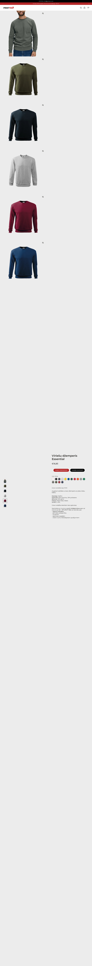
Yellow (65, 479)
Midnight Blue (62, 482)
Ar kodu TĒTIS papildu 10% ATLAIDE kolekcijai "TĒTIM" (46, 3)
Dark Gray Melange (81, 479)
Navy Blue (59, 479)
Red (74, 479)
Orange (78, 479)
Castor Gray (53, 482)
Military (56, 482)
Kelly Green (84, 479)
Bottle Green (71, 479)
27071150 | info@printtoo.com (46, 1)
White (53, 479)
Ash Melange (62, 479)
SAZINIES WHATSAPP (77, 470)
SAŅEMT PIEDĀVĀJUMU (61, 470)
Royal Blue (68, 479)
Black (56, 479)
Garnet (59, 482)
